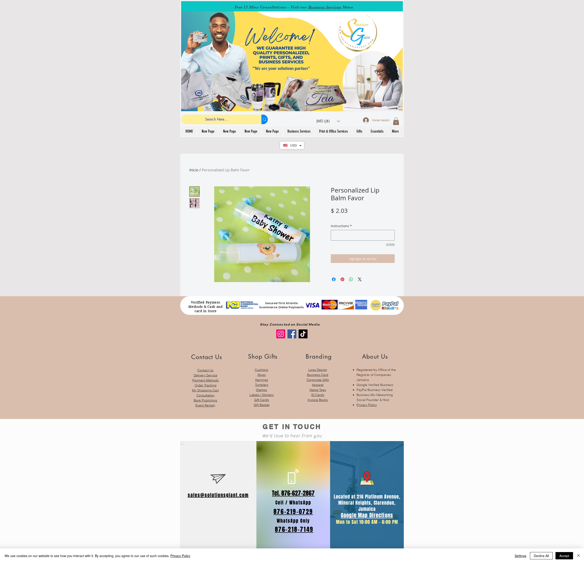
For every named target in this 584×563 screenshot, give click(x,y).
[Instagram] (280, 333)
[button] (328, 121)
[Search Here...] (264, 119)
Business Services (324, 7)
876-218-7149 (294, 529)
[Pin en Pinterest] (342, 279)
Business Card (317, 375)
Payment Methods (205, 380)
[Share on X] (359, 279)
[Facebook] (291, 333)
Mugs (262, 375)
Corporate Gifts (318, 380)
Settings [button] (520, 555)
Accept (564, 555)
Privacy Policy (367, 405)
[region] (205, 378)
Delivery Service (205, 375)
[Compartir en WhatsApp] (351, 279)
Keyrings (261, 380)
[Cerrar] (578, 555)
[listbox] (328, 121)
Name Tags (318, 390)
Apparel (317, 385)
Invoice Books (318, 400)
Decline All (541, 555)
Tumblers (261, 385)
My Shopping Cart (205, 390)
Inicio (193, 169)
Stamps (261, 390)
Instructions (341, 226)
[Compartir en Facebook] (333, 279)
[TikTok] (303, 333)
